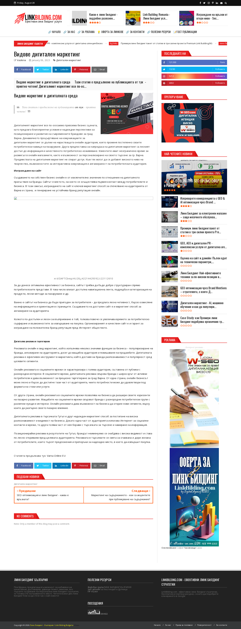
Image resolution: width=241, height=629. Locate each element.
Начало (157, 625)
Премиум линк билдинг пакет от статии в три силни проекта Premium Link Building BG (130, 43)
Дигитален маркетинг (68, 60)
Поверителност (204, 625)
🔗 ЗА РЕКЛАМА (86, 32)
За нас (168, 625)
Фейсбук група (96, 587)
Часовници (190, 547)
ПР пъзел (93, 591)
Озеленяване (168, 547)
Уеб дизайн (94, 589)
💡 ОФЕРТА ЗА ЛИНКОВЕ (110, 32)
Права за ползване (184, 625)
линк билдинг (190, 43)
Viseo (76, 625)
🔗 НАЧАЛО (54, 32)
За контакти (221, 625)
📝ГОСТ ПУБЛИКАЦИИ (185, 32)
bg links (77, 43)
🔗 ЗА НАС (69, 32)
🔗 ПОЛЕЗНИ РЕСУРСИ (159, 32)
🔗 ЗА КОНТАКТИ (135, 32)
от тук (78, 107)
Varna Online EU (56, 455)
